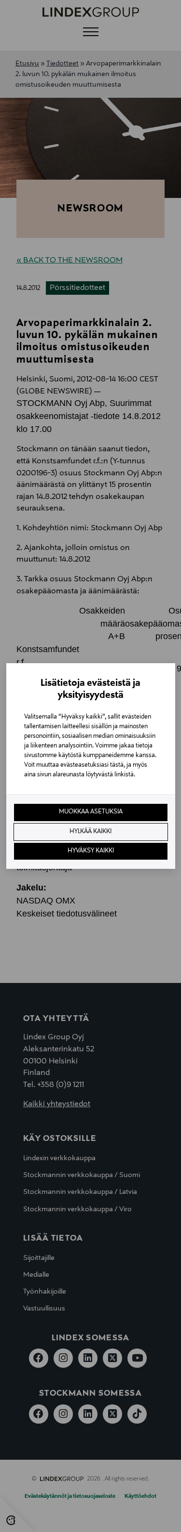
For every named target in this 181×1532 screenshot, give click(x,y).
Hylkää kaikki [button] (90, 831)
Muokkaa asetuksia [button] (91, 812)
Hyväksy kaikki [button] (91, 851)
